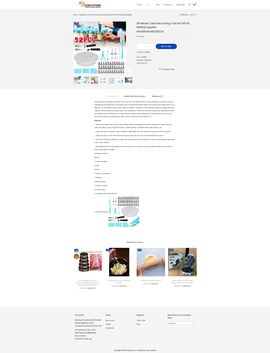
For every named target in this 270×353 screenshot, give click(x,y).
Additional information (134, 96)
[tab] (112, 96)
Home (75, 15)
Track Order (141, 320)
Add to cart (166, 46)
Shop (138, 324)
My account (110, 320)
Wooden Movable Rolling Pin (151, 280)
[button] (143, 52)
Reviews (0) (157, 96)
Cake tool (143, 63)
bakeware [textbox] (180, 323)
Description (112, 96)
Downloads (110, 328)
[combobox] (181, 323)
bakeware (83, 15)
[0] (194, 4)
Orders (108, 324)
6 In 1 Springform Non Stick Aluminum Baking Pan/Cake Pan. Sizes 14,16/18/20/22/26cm (87, 282)
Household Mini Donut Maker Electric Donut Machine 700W (182, 281)
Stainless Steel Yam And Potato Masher (119, 281)
